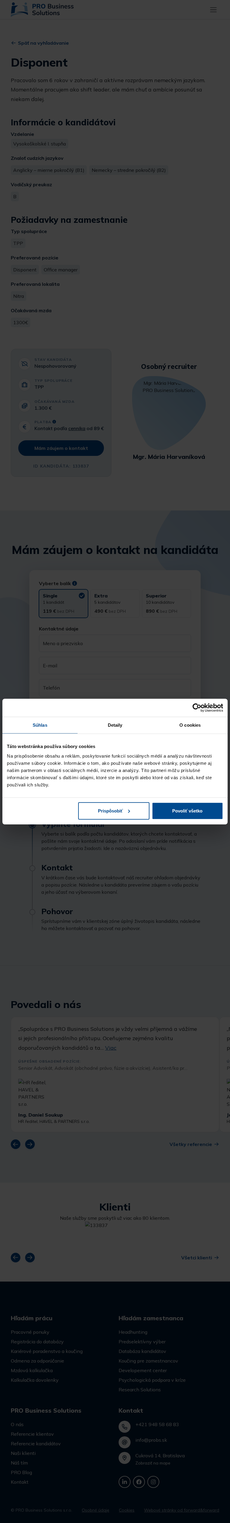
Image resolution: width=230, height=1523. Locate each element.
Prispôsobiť (110, 810)
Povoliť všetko (187, 810)
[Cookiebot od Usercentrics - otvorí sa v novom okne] (197, 707)
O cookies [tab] (190, 725)
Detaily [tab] (115, 725)
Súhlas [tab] (40, 725)
